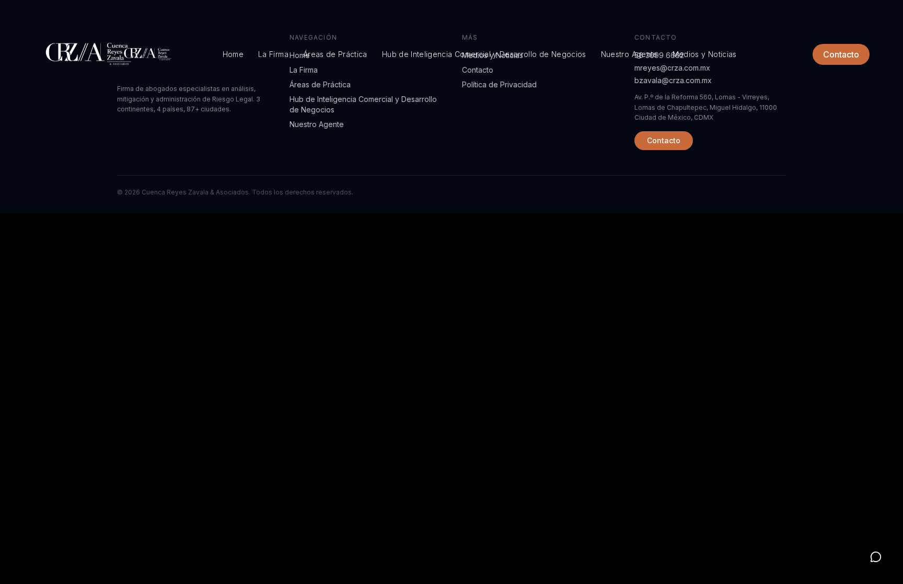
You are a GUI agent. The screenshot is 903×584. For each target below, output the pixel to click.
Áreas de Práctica (335, 54)
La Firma (273, 54)
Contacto (841, 54)
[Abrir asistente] (875, 556)
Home (233, 54)
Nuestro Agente (629, 54)
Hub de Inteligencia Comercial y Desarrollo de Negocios (484, 54)
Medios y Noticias (705, 54)
